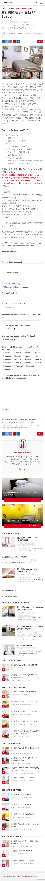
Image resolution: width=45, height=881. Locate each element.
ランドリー (31, 425)
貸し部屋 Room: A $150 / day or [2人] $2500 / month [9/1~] (25, 769)
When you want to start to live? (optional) (18, 336)
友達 (38, 425)
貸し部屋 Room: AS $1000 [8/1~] (15, 557)
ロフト (40, 577)
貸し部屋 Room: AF (24, 645)
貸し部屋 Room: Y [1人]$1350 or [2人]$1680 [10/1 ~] (30, 627)
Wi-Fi (13, 422)
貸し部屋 (24, 427)
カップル (19, 422)
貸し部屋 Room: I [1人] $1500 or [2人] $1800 (25, 825)
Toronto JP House (15, 33)
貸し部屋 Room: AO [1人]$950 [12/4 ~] (25, 721)
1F (18, 543)
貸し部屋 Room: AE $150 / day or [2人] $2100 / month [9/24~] (25, 732)
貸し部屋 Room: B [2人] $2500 (22, 778)
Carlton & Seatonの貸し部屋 (23, 8)
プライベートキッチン (30, 422)
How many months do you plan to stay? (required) (21, 314)
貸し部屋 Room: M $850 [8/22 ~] (23, 692)
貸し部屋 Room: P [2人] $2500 (22, 861)
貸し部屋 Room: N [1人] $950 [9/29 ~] (25, 702)
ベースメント (23, 425)
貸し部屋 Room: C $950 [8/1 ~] (22, 804)
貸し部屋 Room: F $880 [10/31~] (23, 814)
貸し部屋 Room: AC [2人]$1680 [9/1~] (25, 711)
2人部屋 (8, 422)
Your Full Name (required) (12, 262)
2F (18, 574)
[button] (41, 47)
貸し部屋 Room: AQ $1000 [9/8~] (23, 851)
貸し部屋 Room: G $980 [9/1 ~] (22, 794)
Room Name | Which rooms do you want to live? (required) (20, 348)
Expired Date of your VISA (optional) (16, 325)
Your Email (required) (10, 273)
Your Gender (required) (11, 284)
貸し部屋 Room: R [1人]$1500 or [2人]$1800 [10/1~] (24, 676)
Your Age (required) (9, 293)
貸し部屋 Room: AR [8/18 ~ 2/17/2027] (28, 570)
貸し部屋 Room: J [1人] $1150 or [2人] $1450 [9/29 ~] (30, 608)
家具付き (17, 427)
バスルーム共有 (22, 546)
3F (3, 560)
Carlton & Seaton (8, 8)
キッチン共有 (30, 543)
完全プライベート (8, 427)
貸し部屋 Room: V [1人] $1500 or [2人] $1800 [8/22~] (25, 842)
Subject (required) (9, 251)
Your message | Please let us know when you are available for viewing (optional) (20, 377)
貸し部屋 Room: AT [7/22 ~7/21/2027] (27, 539)
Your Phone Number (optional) (13, 304)
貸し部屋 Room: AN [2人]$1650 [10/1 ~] (25, 665)
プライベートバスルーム (10, 425)
